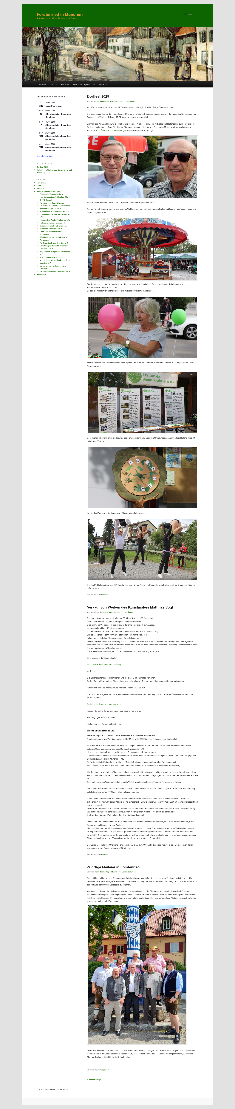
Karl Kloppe (130, 101)
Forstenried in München (60, 14)
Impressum (103, 84)
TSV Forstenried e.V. (48, 257)
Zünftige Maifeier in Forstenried (113, 866)
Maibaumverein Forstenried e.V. (53, 225)
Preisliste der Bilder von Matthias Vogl (103, 704)
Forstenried (42, 84)
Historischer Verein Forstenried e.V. (55, 220)
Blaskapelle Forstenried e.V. (51, 194)
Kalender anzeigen (45, 156)
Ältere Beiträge (94, 1079)
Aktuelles (65, 84)
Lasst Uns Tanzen (53, 105)
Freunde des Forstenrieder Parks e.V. (55, 211)
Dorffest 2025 (98, 96)
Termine (54, 84)
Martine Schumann (129, 872)
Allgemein (105, 594)
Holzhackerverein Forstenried (52, 222)
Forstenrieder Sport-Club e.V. (52, 203)
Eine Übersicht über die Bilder (109, 130)
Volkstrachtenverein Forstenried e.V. (55, 271)
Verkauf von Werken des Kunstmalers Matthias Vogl (130, 607)
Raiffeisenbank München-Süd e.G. (54, 243)
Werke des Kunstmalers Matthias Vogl (104, 664)
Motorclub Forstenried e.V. (51, 228)
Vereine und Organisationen (84, 84)
